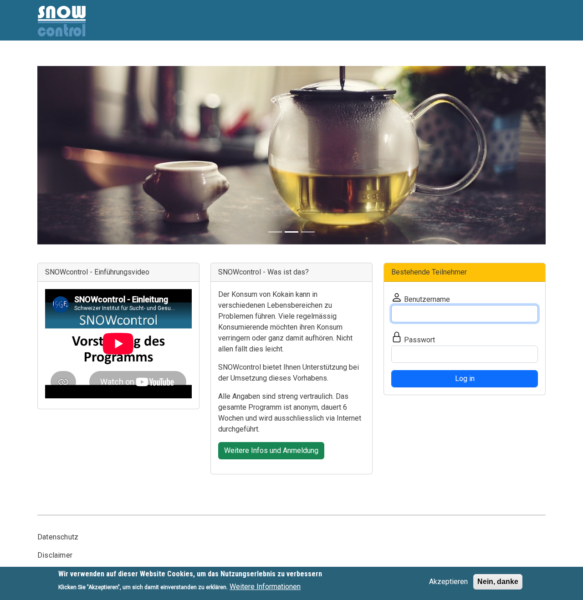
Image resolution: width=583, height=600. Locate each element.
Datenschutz (57, 537)
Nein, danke (497, 581)
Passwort (419, 340)
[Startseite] (61, 10)
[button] (75, 155)
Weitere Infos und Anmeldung (271, 450)
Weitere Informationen (265, 586)
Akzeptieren (448, 581)
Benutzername (427, 299)
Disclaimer (54, 555)
